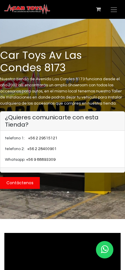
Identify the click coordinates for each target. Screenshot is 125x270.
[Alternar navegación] (114, 9)
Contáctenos (19, 183)
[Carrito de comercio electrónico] (98, 9)
